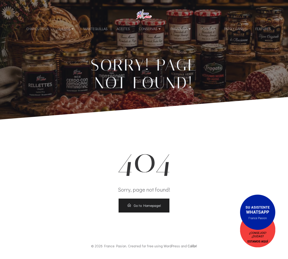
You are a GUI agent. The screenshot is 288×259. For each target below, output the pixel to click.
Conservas (148, 28)
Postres (208, 28)
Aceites (123, 28)
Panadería (179, 28)
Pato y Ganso (235, 28)
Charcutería (37, 28)
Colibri (192, 246)
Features (263, 28)
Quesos (64, 28)
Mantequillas (95, 28)
